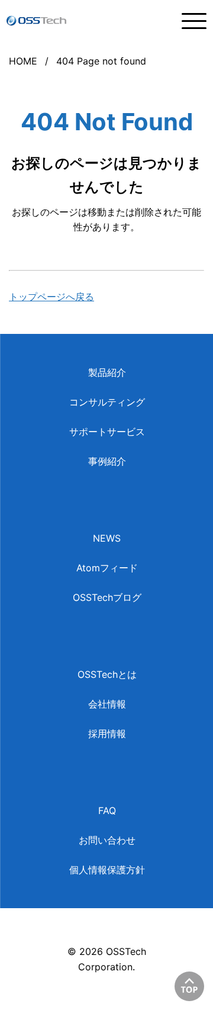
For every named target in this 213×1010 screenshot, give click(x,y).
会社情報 (107, 704)
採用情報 (107, 733)
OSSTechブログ (107, 597)
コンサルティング (107, 402)
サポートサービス (107, 432)
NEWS (107, 538)
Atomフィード (107, 568)
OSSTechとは (107, 674)
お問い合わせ (107, 840)
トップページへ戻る (51, 297)
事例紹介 (107, 461)
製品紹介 (107, 372)
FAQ (107, 810)
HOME (23, 61)
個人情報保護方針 (107, 870)
